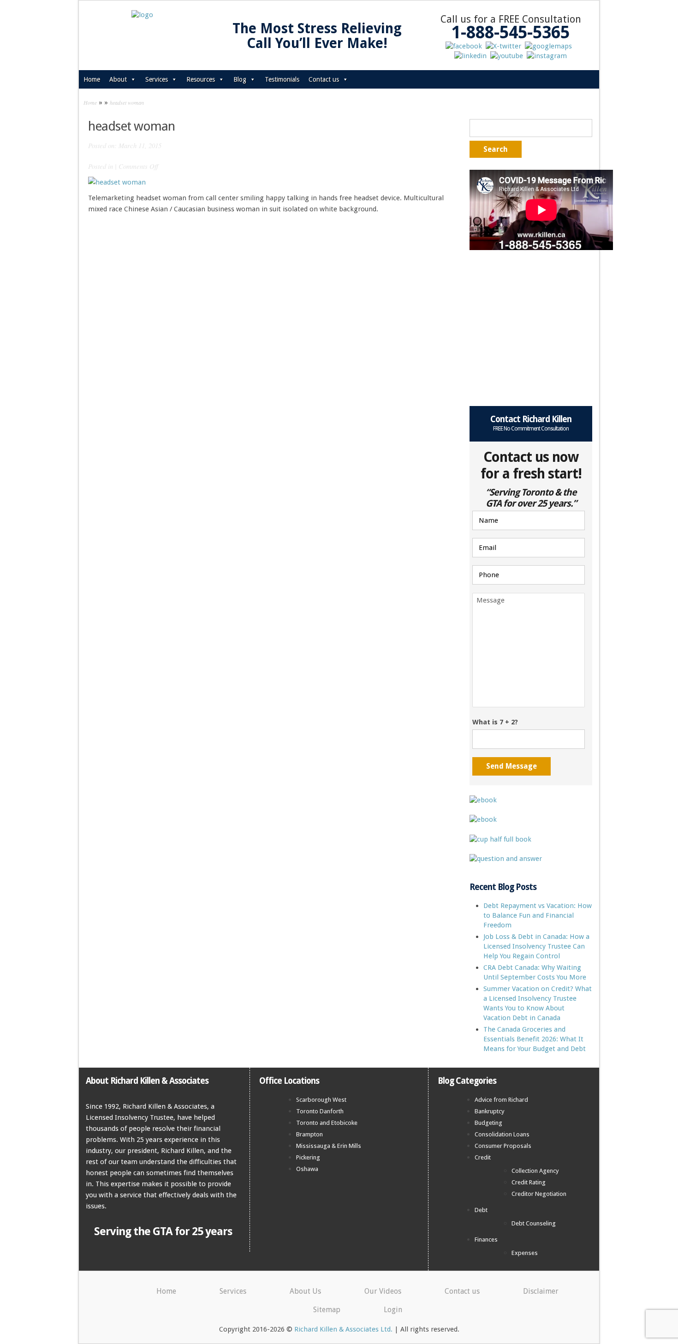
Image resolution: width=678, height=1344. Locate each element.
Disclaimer (541, 1291)
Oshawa (307, 1168)
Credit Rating (528, 1182)
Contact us (324, 79)
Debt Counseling (533, 1223)
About (118, 79)
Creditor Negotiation (538, 1193)
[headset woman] (117, 182)
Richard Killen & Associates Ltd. (343, 1329)
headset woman (127, 102)
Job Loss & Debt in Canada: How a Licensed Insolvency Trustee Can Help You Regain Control (536, 946)
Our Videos (382, 1291)
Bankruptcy (490, 1111)
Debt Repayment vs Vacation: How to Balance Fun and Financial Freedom (537, 915)
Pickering (308, 1157)
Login (393, 1309)
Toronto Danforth (320, 1111)
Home (91, 79)
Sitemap (326, 1309)
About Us (305, 1291)
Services (156, 79)
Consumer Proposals (503, 1145)
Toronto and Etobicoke (326, 1122)
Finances (486, 1239)
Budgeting (488, 1122)
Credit (483, 1157)
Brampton (309, 1134)
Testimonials (282, 79)
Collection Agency (535, 1170)
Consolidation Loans (502, 1134)
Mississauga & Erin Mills (328, 1145)
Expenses (524, 1252)
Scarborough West (321, 1099)
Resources (200, 79)
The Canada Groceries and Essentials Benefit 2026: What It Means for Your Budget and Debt (534, 1039)
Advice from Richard (501, 1099)
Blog (239, 79)
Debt (481, 1210)
